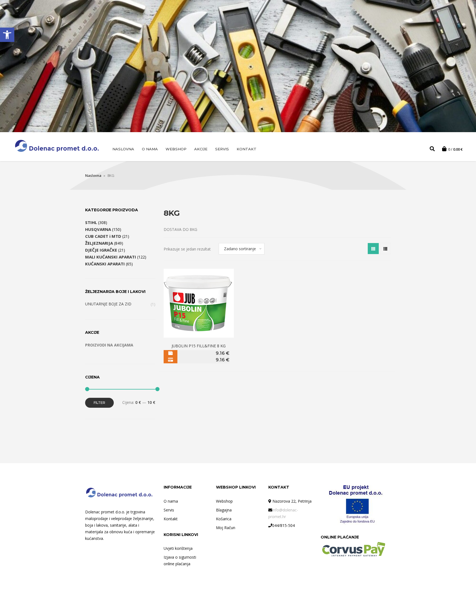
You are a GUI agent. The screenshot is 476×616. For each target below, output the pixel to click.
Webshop (176, 149)
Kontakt (246, 149)
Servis (222, 149)
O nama (150, 149)
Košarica (223, 518)
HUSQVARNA (98, 229)
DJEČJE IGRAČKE (101, 250)
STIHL (91, 222)
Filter (99, 403)
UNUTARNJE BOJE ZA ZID (108, 303)
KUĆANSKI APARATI (105, 263)
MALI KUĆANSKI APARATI (110, 257)
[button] (7, 35)
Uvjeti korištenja (178, 548)
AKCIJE (200, 149)
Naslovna (123, 149)
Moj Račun (225, 527)
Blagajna (224, 510)
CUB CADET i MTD (103, 236)
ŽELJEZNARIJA (99, 243)
